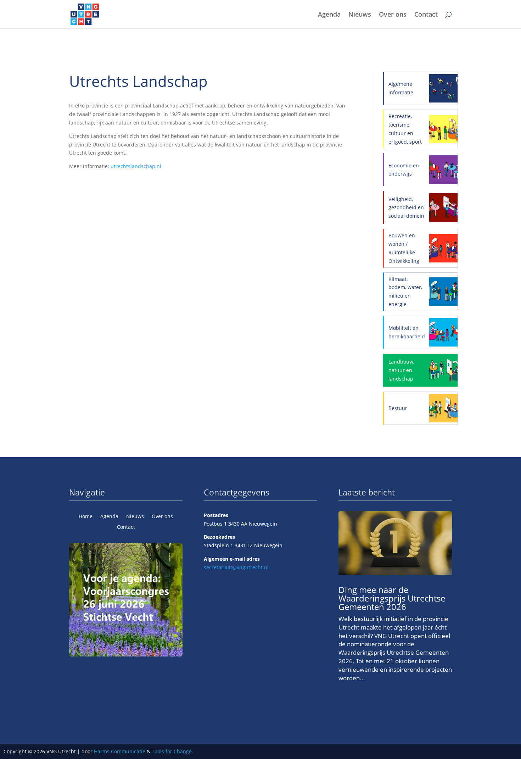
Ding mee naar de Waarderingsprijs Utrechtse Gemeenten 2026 (391, 598)
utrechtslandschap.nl (136, 166)
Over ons (393, 15)
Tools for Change (172, 751)
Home (86, 517)
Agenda (329, 15)
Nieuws (359, 15)
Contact (426, 15)
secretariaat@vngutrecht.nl (236, 567)
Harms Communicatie (119, 751)
